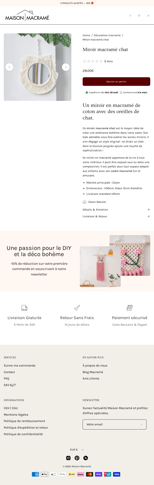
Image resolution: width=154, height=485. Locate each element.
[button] (130, 15)
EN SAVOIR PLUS (93, 357)
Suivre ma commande (19, 365)
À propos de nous (95, 365)
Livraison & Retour (95, 216)
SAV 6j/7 (10, 385)
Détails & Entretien (95, 209)
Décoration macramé (107, 35)
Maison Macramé (81, 466)
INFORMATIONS (14, 400)
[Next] (65, 67)
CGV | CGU (11, 408)
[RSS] (85, 458)
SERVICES (10, 357)
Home (86, 35)
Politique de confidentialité (23, 434)
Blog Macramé (93, 372)
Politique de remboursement (24, 421)
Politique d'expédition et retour (26, 427)
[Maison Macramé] (27, 15)
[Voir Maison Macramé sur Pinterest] (77, 458)
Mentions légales (16, 414)
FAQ (6, 378)
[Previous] (9, 67)
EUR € (74, 449)
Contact (9, 372)
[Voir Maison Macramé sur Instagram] (68, 458)
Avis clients (91, 378)
